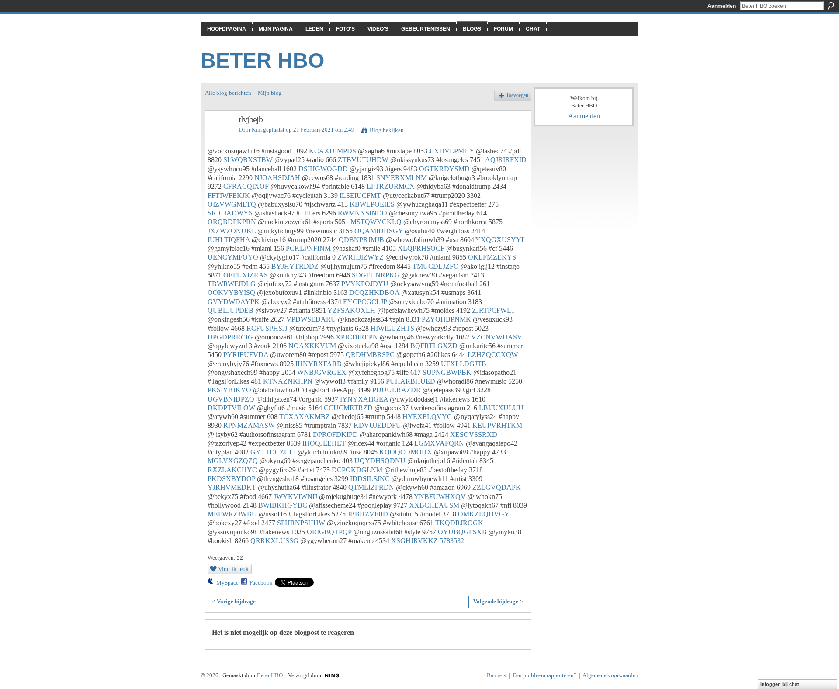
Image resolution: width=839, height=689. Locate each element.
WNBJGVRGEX (322, 372)
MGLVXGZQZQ (233, 460)
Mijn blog (270, 93)
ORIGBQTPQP (329, 532)
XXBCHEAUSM (434, 505)
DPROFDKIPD (335, 434)
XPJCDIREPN (357, 337)
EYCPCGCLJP (365, 301)
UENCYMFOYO (233, 257)
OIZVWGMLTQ (232, 204)
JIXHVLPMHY (451, 151)
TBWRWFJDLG (232, 283)
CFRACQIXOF (246, 186)
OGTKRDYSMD (444, 169)
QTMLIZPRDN (371, 487)
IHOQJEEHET (324, 443)
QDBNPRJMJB (361, 239)
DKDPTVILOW (231, 408)
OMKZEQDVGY (483, 514)
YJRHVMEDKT (232, 487)
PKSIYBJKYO (229, 390)
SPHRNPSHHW (301, 522)
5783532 (452, 540)
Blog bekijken (387, 130)
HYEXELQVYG (427, 416)
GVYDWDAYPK (234, 301)
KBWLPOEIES (372, 204)
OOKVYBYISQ (231, 292)
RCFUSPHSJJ (267, 328)
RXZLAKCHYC (232, 470)
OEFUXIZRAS (245, 275)
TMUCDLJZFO (436, 266)
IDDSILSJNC (370, 478)
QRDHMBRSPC (370, 354)
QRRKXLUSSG (274, 540)
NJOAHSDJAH (277, 177)
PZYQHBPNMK (446, 319)
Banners (496, 675)
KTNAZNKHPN (287, 381)
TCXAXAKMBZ (304, 416)
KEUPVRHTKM (497, 425)
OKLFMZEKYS (492, 257)
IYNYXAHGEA (364, 399)
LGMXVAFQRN (439, 443)
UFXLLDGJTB (463, 363)
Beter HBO (262, 60)
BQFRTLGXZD (434, 346)
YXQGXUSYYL (500, 239)
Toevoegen (517, 95)
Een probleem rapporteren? (544, 675)
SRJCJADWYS (230, 213)
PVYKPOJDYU (364, 283)
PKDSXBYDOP (231, 478)
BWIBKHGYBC (282, 505)
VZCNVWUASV (496, 337)
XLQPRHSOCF (421, 248)
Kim (257, 129)
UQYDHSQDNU (380, 460)
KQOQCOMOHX (405, 452)
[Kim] (219, 138)
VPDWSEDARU (311, 319)
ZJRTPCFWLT (493, 310)
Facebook (261, 582)
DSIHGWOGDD (323, 169)
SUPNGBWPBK (447, 372)
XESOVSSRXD (473, 434)
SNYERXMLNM (401, 177)
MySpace (227, 582)
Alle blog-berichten (228, 93)
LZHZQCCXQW (493, 354)
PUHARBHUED (410, 381)
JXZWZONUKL (232, 231)
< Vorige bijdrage (234, 601)
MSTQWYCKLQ (376, 221)
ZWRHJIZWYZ (360, 257)
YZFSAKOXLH (351, 310)
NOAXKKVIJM (312, 346)
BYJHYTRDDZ (295, 266)
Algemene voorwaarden (610, 675)
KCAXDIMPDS (332, 151)
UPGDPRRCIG (230, 337)
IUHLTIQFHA (229, 239)
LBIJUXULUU (501, 408)
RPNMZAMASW (249, 425)
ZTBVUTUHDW (363, 159)
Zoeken (830, 6)
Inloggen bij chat (779, 684)
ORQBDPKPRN (232, 221)
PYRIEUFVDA (245, 354)
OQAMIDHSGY (378, 231)
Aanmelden (721, 6)
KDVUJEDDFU (377, 425)
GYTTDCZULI (273, 452)
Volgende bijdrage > (498, 601)
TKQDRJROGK (459, 522)
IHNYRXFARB (318, 363)
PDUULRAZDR (396, 390)
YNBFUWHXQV (440, 496)
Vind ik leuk (233, 568)
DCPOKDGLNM (357, 470)
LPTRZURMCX (391, 186)
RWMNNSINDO (362, 213)
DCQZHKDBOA (374, 292)
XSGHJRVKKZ (414, 540)
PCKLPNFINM (308, 248)
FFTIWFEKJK (229, 195)
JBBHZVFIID (367, 514)
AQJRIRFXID (506, 159)
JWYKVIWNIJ (295, 496)
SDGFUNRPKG (376, 275)
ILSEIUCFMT (360, 195)
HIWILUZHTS (392, 328)
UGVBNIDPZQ (231, 399)
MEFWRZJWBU (232, 514)
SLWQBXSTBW (248, 159)
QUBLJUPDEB (230, 310)
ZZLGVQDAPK (496, 487)
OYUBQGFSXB (462, 532)
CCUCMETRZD (348, 408)
